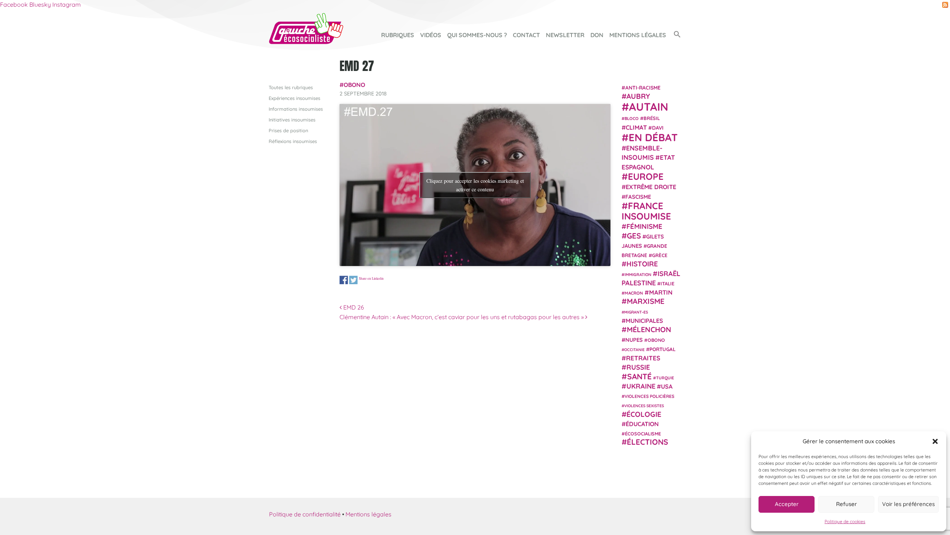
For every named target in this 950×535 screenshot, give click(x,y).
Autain (648, 106)
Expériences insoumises (294, 98)
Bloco (632, 118)
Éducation (642, 424)
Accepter (787, 504)
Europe (646, 176)
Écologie (643, 414)
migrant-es (636, 312)
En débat (653, 137)
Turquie (665, 377)
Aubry (638, 96)
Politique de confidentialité (305, 514)
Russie (638, 367)
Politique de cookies (845, 521)
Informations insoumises (296, 109)
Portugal (662, 349)
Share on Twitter (353, 280)
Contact (526, 35)
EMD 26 (353, 307)
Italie (667, 283)
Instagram (66, 4)
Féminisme (644, 226)
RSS (945, 5)
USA (666, 386)
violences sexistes (644, 405)
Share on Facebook (344, 280)
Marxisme (645, 301)
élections (647, 442)
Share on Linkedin (371, 278)
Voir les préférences (908, 504)
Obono (354, 84)
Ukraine (640, 386)
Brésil (651, 118)
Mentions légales (637, 35)
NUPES (634, 339)
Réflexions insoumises (293, 141)
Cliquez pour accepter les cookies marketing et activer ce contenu (475, 185)
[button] (935, 441)
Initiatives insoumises (292, 120)
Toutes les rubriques (291, 87)
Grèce (660, 255)
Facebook (14, 4)
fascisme (638, 196)
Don (596, 35)
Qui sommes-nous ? (477, 35)
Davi (658, 127)
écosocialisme (643, 434)
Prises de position (288, 130)
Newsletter (565, 35)
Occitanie (634, 349)
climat (636, 127)
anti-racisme (643, 87)
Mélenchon (649, 329)
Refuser (846, 504)
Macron (634, 293)
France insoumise (646, 211)
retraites (643, 358)
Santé (639, 376)
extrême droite (651, 187)
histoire (642, 263)
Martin (660, 292)
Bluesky (40, 4)
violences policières (649, 396)
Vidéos (430, 35)
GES (634, 235)
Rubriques (397, 35)
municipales (644, 320)
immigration (638, 274)
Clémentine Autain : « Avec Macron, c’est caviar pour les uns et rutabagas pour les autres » (462, 317)
